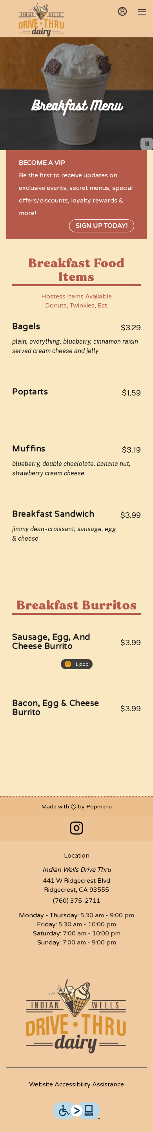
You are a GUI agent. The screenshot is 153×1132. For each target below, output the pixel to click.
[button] (76, 340)
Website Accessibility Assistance (76, 1084)
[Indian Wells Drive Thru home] (41, 19)
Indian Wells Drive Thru (76, 1016)
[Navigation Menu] (142, 11)
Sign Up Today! (102, 226)
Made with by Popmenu (59, 807)
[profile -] (122, 11)
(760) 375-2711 (76, 901)
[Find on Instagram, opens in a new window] (76, 831)
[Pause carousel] (146, 144)
